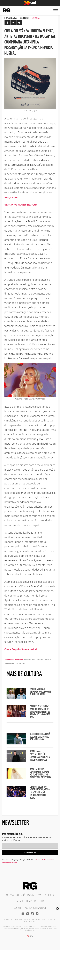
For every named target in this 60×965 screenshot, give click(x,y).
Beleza (10, 895)
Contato (17, 908)
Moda (30, 895)
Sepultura (9, 663)
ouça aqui (11, 197)
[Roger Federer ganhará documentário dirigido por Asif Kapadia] (16, 743)
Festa (29, 901)
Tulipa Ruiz (20, 663)
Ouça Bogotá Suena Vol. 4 (20, 649)
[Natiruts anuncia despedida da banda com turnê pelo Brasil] (16, 698)
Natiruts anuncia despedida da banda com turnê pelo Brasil (40, 692)
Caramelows (29, 659)
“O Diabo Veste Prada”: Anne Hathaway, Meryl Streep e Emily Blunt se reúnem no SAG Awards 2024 (40, 712)
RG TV (51, 895)
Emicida (40, 659)
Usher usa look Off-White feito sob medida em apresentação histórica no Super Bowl (40, 792)
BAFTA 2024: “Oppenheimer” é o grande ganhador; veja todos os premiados (40, 755)
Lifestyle (41, 895)
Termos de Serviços (9, 863)
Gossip (20, 901)
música (48, 659)
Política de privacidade (35, 908)
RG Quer (39, 901)
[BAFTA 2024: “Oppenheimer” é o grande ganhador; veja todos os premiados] (16, 760)
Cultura (35, 18)
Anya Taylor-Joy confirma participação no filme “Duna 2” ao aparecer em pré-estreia (40, 773)
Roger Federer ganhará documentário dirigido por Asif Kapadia (40, 737)
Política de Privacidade (44, 860)
